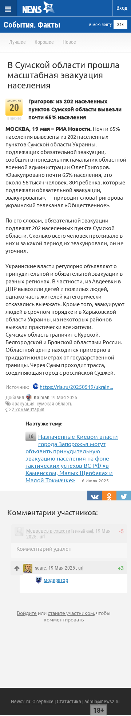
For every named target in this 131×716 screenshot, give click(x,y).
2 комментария (28, 409)
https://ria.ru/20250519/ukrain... (76, 386)
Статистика (69, 701)
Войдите (27, 612)
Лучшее (17, 42)
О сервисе (42, 701)
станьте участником (71, 612)
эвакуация (23, 404)
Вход (121, 8)
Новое (69, 42)
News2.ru (20, 701)
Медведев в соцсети (48, 531)
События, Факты (32, 24)
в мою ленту (100, 24)
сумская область (54, 404)
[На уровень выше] (17, 568)
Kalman (41, 397)
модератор (56, 580)
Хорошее (44, 42)
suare (40, 568)
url (42, 537)
